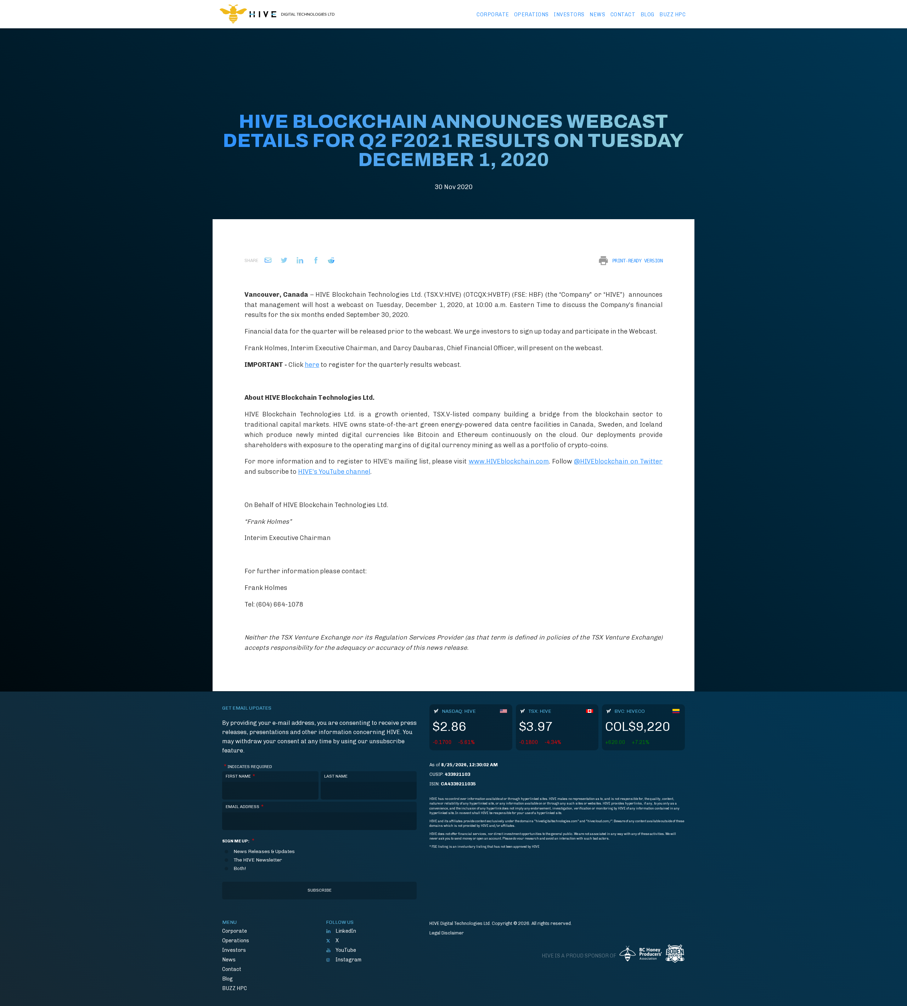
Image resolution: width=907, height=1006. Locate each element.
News (597, 14)
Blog (647, 14)
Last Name (336, 776)
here (312, 365)
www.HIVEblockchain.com (509, 461)
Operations (531, 14)
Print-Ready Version (637, 260)
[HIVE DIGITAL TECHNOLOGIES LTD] (277, 14)
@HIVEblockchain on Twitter (618, 461)
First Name (240, 776)
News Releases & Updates (264, 851)
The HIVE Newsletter (257, 860)
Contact (623, 14)
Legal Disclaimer (446, 933)
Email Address (245, 806)
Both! (239, 868)
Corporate (493, 14)
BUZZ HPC (672, 14)
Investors (569, 14)
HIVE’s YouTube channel (334, 472)
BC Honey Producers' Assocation (640, 956)
